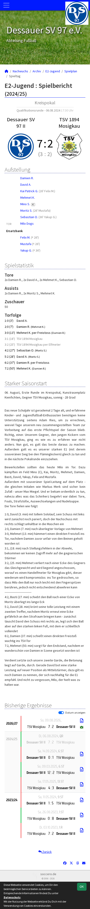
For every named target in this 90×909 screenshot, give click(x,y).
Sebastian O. (29, 217)
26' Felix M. (47, 191)
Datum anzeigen (75, 712)
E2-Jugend (52, 71)
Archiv (37, 71)
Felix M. (25, 237)
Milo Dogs (27, 223)
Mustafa (25, 244)
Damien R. (27, 178)
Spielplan (70, 71)
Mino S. (27, 204)
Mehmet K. (27, 197)
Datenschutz (12, 897)
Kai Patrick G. (29, 191)
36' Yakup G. (47, 217)
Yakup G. (26, 250)
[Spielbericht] (81, 720)
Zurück (47, 852)
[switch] (61, 712)
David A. (25, 184)
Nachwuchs (20, 71)
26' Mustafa (42, 210)
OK (82, 886)
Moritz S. (26, 210)
